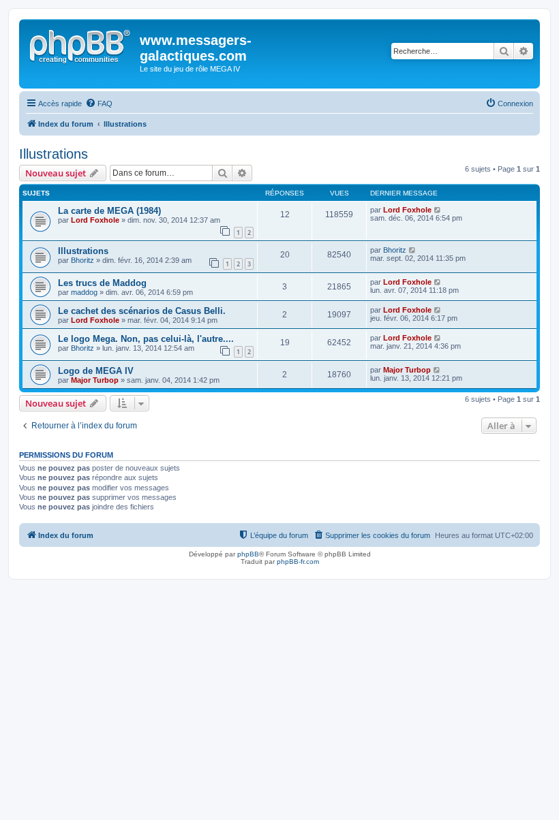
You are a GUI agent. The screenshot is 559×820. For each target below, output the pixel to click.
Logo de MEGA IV (96, 371)
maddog (84, 292)
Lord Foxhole (95, 220)
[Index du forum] (81, 44)
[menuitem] (98, 103)
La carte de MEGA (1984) (109, 211)
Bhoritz (82, 260)
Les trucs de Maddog (102, 283)
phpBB (248, 554)
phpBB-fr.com (298, 561)
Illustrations (53, 153)
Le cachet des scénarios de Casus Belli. (142, 311)
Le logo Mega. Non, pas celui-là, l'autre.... (146, 339)
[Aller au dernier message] (438, 210)
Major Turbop (95, 380)
